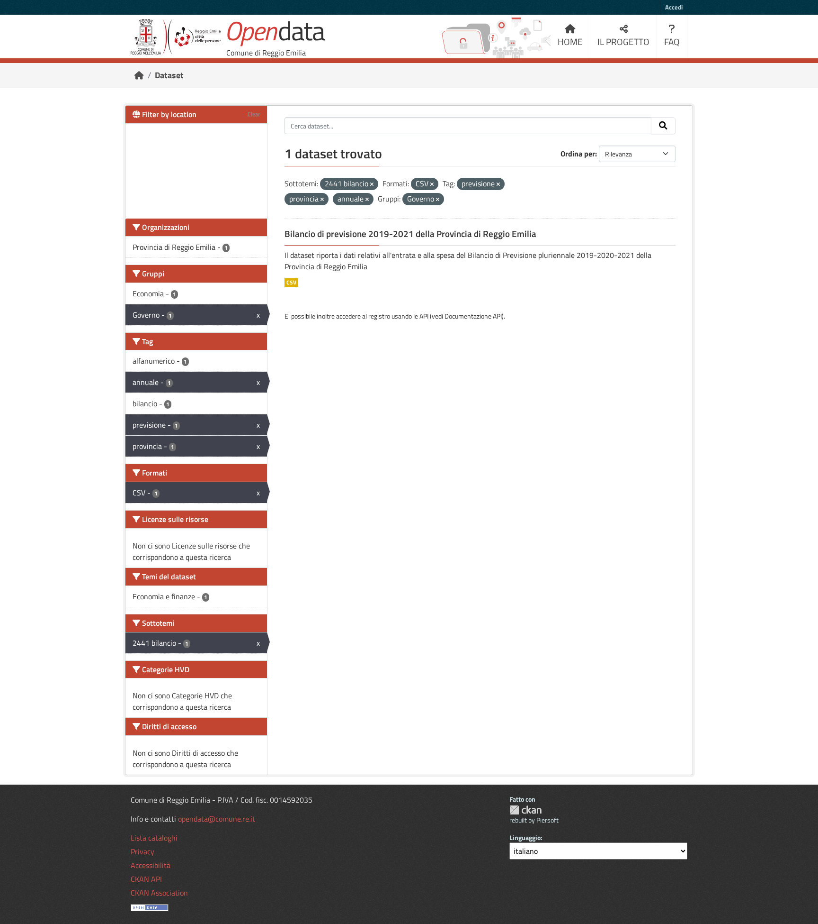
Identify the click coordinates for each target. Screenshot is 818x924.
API (423, 316)
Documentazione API (473, 316)
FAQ (672, 41)
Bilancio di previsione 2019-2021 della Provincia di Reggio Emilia (410, 234)
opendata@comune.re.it (216, 818)
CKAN (525, 810)
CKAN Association (159, 892)
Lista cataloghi (154, 837)
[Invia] (663, 125)
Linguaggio (525, 837)
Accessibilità (150, 865)
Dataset (169, 75)
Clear (254, 114)
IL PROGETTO (623, 41)
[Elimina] (371, 184)
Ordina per (577, 153)
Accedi (674, 7)
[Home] (139, 75)
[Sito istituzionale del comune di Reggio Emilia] (176, 37)
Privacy (142, 851)
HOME (570, 41)
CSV (291, 282)
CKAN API (146, 879)
